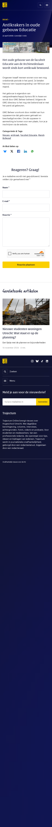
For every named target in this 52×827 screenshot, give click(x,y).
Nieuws (6, 135)
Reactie (7, 215)
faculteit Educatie (28, 135)
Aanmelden (42, 402)
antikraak (15, 135)
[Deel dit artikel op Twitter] (11, 151)
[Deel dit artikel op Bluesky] (5, 151)
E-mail (6, 201)
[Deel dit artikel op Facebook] (18, 151)
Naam (6, 188)
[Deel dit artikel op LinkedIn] (25, 151)
